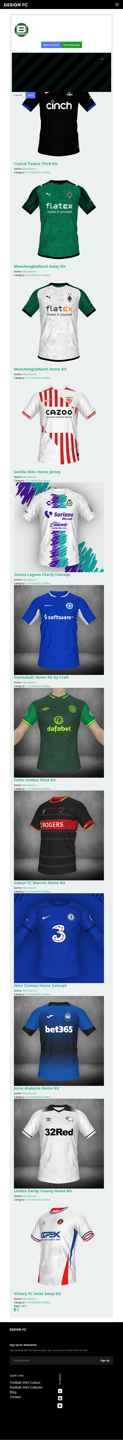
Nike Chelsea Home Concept (40, 985)
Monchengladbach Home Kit (40, 369)
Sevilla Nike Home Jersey (37, 471)
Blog (13, 1392)
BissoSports (30, 168)
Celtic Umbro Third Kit (35, 779)
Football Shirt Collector (26, 1387)
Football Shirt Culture (25, 1382)
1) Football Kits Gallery (38, 172)
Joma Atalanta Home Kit (36, 1088)
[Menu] (117, 4)
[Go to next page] (18, 1309)
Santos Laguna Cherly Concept (42, 574)
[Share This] (38, 33)
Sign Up (104, 1360)
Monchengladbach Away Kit (40, 266)
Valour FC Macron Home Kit (39, 882)
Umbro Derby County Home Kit (43, 1190)
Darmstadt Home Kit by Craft (41, 677)
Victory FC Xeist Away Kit (37, 1293)
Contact (15, 1397)
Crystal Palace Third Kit (36, 163)
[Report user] (41, 33)
